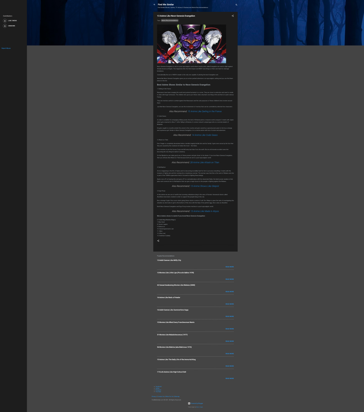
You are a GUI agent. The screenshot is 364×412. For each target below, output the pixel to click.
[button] (233, 16)
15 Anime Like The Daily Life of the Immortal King (176, 359)
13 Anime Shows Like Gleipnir (204, 186)
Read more (230, 267)
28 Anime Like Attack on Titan (204, 162)
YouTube (158, 391)
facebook (159, 386)
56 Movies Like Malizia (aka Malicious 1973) (174, 347)
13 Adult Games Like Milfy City (169, 260)
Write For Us (169, 396)
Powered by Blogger (196, 403)
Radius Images (199, 407)
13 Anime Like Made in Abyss (204, 211)
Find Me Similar (166, 4)
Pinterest (158, 390)
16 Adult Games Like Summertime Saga (172, 310)
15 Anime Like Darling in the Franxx (205, 111)
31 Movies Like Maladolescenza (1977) (172, 335)
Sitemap (176, 396)
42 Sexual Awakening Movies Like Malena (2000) (176, 285)
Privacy (154, 396)
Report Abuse (6, 48)
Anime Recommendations (170, 20)
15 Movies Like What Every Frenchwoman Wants (175, 322)
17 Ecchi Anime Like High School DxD (171, 372)
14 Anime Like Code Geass (205, 135)
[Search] (236, 5)
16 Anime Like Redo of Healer (168, 297)
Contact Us (160, 396)
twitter (158, 388)
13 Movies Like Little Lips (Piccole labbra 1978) (175, 273)
